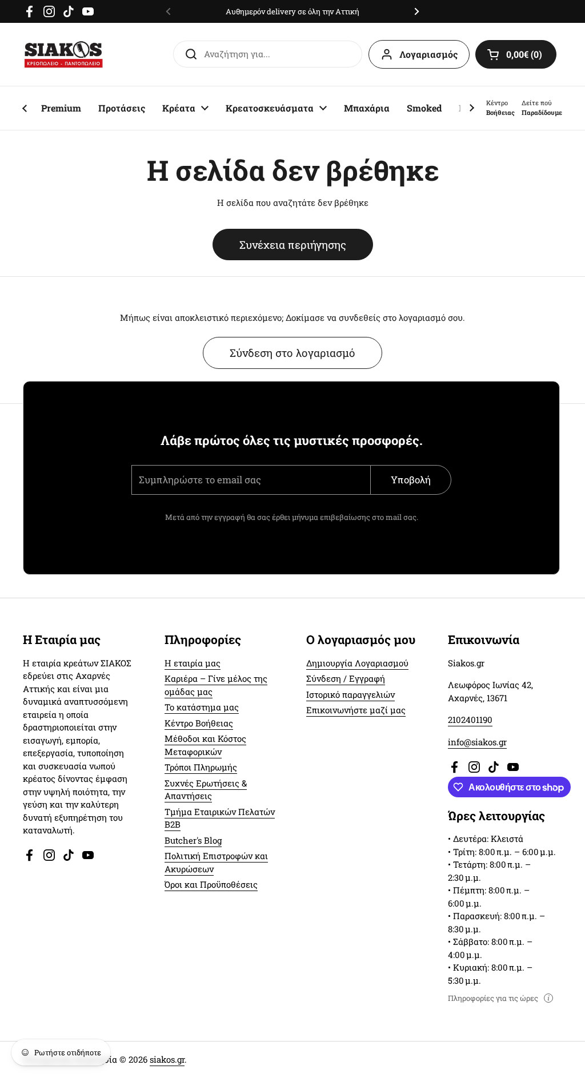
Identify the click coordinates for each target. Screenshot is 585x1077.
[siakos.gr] (63, 54)
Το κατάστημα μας (202, 707)
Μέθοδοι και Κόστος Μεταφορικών (205, 745)
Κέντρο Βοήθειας (199, 723)
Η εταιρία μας (193, 663)
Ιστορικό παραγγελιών (350, 694)
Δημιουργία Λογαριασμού (357, 663)
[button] (515, 54)
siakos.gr (167, 1059)
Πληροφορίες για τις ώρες (493, 998)
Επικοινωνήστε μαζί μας (356, 710)
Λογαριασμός (428, 54)
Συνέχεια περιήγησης (292, 244)
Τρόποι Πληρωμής (201, 767)
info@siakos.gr (477, 742)
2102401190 (470, 719)
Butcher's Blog (193, 840)
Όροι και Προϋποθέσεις (211, 884)
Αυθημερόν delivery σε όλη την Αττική (292, 11)
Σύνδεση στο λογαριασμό (292, 352)
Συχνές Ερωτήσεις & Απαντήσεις (206, 789)
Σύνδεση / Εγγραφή (345, 678)
